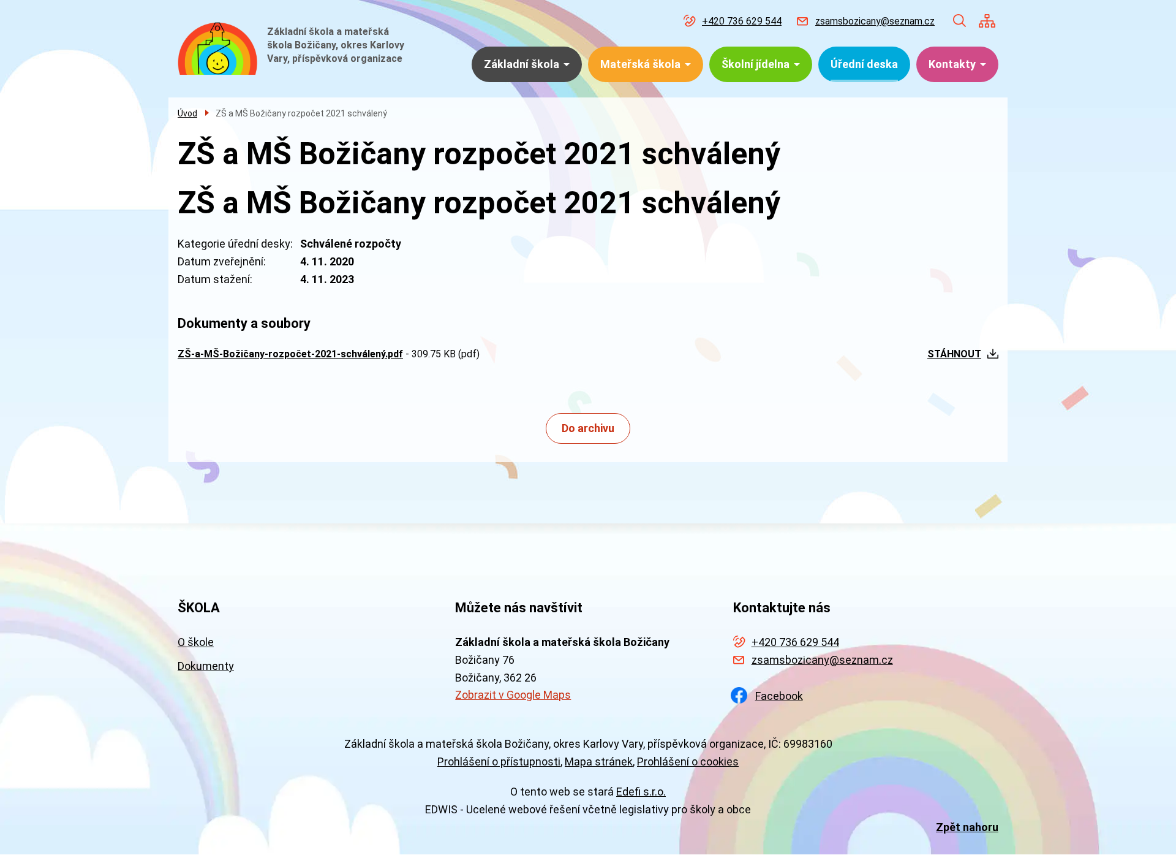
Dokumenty (206, 665)
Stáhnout (954, 354)
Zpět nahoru (967, 827)
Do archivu (588, 428)
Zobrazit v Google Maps (513, 694)
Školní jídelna (756, 64)
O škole (196, 642)
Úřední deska (864, 64)
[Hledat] (960, 21)
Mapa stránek (599, 761)
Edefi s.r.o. (641, 791)
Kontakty (952, 64)
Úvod (187, 113)
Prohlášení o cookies (688, 761)
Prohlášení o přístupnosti (498, 761)
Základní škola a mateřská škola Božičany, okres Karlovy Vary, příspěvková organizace (335, 45)
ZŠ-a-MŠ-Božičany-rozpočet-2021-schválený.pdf (290, 354)
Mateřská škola (640, 64)
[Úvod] (218, 48)
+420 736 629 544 (742, 21)
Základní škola (521, 64)
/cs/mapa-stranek (987, 21)
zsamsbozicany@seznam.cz (875, 21)
